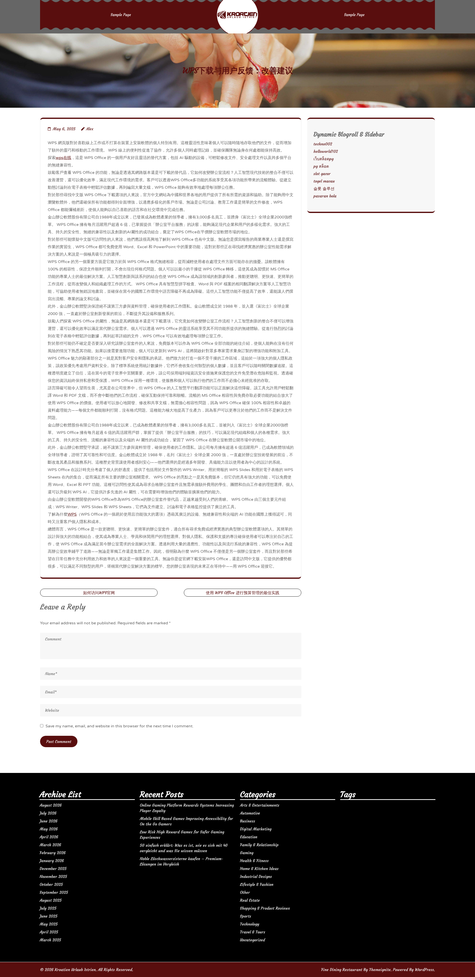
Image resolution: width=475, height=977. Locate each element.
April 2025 (49, 931)
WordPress (424, 969)
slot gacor (322, 173)
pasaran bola (324, 195)
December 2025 (53, 868)
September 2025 (54, 892)
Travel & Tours (252, 931)
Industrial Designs (256, 876)
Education (248, 836)
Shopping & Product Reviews (265, 908)
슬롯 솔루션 (323, 188)
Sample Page (121, 14)
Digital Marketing (255, 828)
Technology (249, 924)
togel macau (324, 181)
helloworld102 (325, 151)
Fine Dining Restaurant (341, 969)
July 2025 (48, 908)
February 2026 (53, 852)
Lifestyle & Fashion (256, 884)
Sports (245, 916)
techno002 (322, 143)
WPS (72, 514)
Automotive (250, 813)
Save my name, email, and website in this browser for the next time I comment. (119, 726)
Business (247, 821)
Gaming (246, 852)
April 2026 (49, 836)
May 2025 (49, 924)
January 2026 (52, 860)
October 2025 (51, 884)
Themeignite (380, 969)
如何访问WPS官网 (99, 592)
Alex (89, 128)
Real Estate (250, 900)
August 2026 (51, 805)
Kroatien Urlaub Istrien (75, 969)
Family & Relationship (259, 844)
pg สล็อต (321, 166)
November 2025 (53, 876)
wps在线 (63, 157)
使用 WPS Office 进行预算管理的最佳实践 (242, 592)
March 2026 (50, 844)
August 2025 (51, 900)
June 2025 (48, 916)
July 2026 (48, 813)
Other (245, 892)
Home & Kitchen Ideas (259, 868)
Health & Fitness (254, 860)
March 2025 (50, 939)
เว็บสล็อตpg (323, 158)
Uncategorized (252, 939)
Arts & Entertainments (259, 805)
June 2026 (48, 821)
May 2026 (49, 828)
